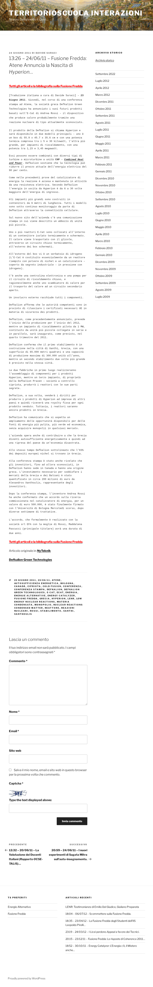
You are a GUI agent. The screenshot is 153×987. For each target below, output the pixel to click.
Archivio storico (104, 60)
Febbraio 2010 (104, 248)
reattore (52, 608)
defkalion (55, 589)
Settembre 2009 (105, 282)
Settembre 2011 (105, 115)
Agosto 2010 (103, 206)
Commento (18, 661)
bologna (67, 583)
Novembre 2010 (105, 185)
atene (56, 580)
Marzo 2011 (102, 157)
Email (14, 731)
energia (71, 592)
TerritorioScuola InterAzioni (76, 13)
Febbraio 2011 (103, 164)
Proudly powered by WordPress (26, 978)
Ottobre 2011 (103, 108)
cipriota (34, 586)
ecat (60, 592)
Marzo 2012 (102, 94)
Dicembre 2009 (105, 261)
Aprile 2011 (102, 150)
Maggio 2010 (103, 227)
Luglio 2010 (102, 213)
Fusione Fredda (17, 913)
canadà (20, 586)
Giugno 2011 (102, 136)
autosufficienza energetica (36, 583)
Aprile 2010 (102, 234)
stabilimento (51, 611)
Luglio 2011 (102, 129)
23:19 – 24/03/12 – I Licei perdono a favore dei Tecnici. (102, 931)
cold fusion (52, 586)
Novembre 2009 (105, 269)
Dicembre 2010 (104, 178)
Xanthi (68, 611)
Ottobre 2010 (103, 192)
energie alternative (30, 595)
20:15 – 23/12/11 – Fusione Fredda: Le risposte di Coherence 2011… (105, 938)
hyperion (59, 598)
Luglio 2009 (102, 296)
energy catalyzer (61, 595)
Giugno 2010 (103, 220)
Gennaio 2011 (103, 171)
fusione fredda (26, 598)
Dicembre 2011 (104, 101)
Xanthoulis (23, 614)
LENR (71, 598)
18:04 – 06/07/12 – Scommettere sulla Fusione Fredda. (98, 913)
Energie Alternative (19, 906)
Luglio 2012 (102, 80)
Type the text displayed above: (30, 800)
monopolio (43, 604)
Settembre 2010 (105, 199)
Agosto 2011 (102, 122)
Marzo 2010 (102, 241)
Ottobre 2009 (103, 275)
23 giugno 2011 (25, 580)
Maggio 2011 (103, 143)
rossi (34, 611)
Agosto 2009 (103, 289)
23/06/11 (44, 580)
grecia (45, 598)
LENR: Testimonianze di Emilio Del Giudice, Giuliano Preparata (102, 906)
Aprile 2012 (102, 87)
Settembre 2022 (105, 73)
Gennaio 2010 (103, 255)
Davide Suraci (46, 53)
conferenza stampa (29, 589)
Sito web (15, 750)
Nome (14, 712)
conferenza (72, 586)
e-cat (51, 592)
